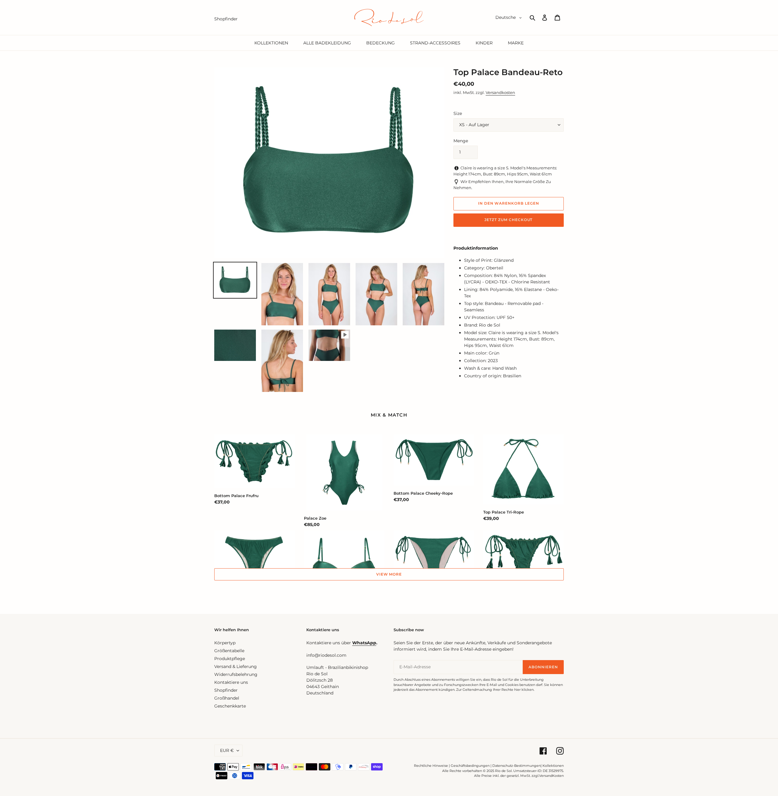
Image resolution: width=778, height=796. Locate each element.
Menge (460, 141)
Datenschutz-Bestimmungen (516, 765)
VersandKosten (551, 776)
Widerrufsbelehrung (235, 674)
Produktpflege (229, 658)
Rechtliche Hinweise (431, 765)
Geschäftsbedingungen (470, 765)
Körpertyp (225, 642)
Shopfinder (226, 690)
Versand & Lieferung (235, 666)
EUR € (227, 750)
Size (457, 113)
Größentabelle (229, 650)
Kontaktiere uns (231, 682)
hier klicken (524, 689)
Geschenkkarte (230, 706)
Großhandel (226, 698)
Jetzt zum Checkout (508, 219)
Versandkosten (500, 92)
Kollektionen (553, 765)
